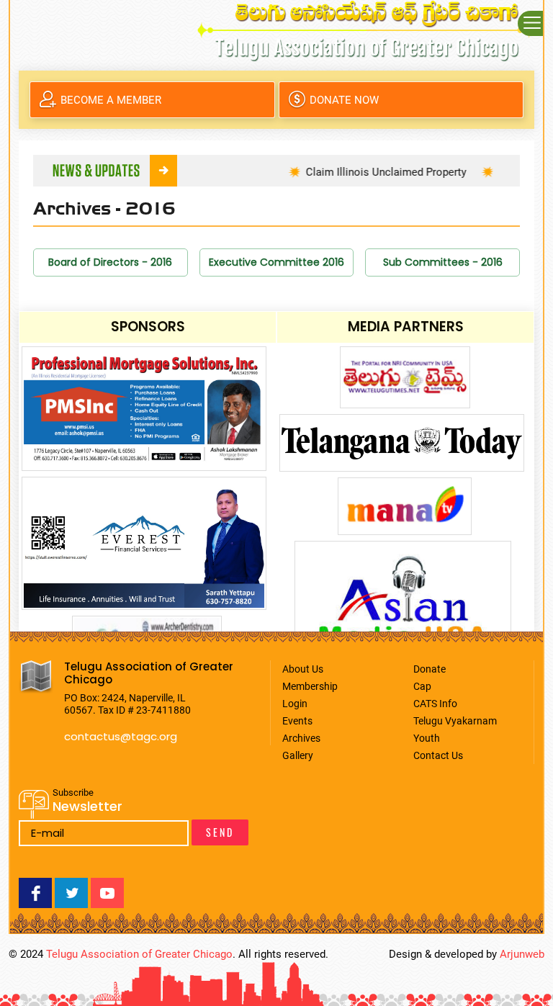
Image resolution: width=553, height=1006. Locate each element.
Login (294, 703)
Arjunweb (522, 954)
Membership (310, 686)
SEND (220, 832)
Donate (429, 669)
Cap (422, 686)
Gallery (297, 755)
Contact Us (438, 755)
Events (297, 721)
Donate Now (344, 100)
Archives (301, 738)
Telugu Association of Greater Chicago (139, 954)
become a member (110, 100)
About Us (302, 669)
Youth (426, 738)
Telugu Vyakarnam (455, 721)
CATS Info (435, 703)
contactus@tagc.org (120, 736)
